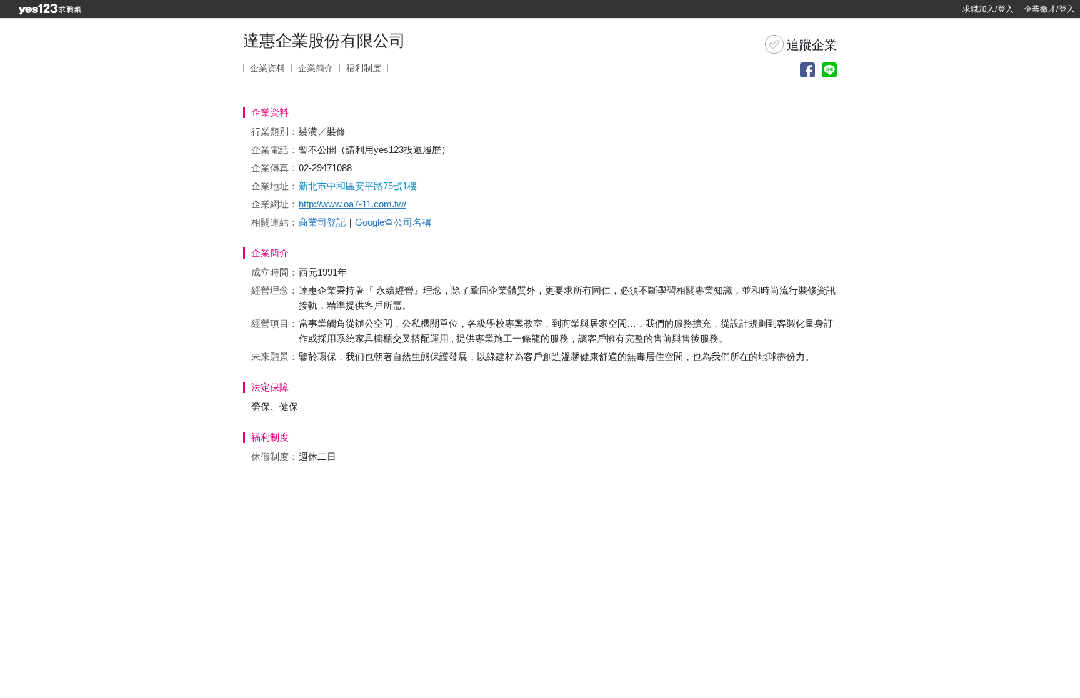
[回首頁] (50, 9)
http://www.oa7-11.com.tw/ (352, 204)
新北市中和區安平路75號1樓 (358, 186)
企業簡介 (315, 68)
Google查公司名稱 (393, 222)
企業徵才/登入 (1049, 9)
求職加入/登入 (988, 9)
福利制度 (363, 68)
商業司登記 (322, 222)
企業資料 (267, 68)
